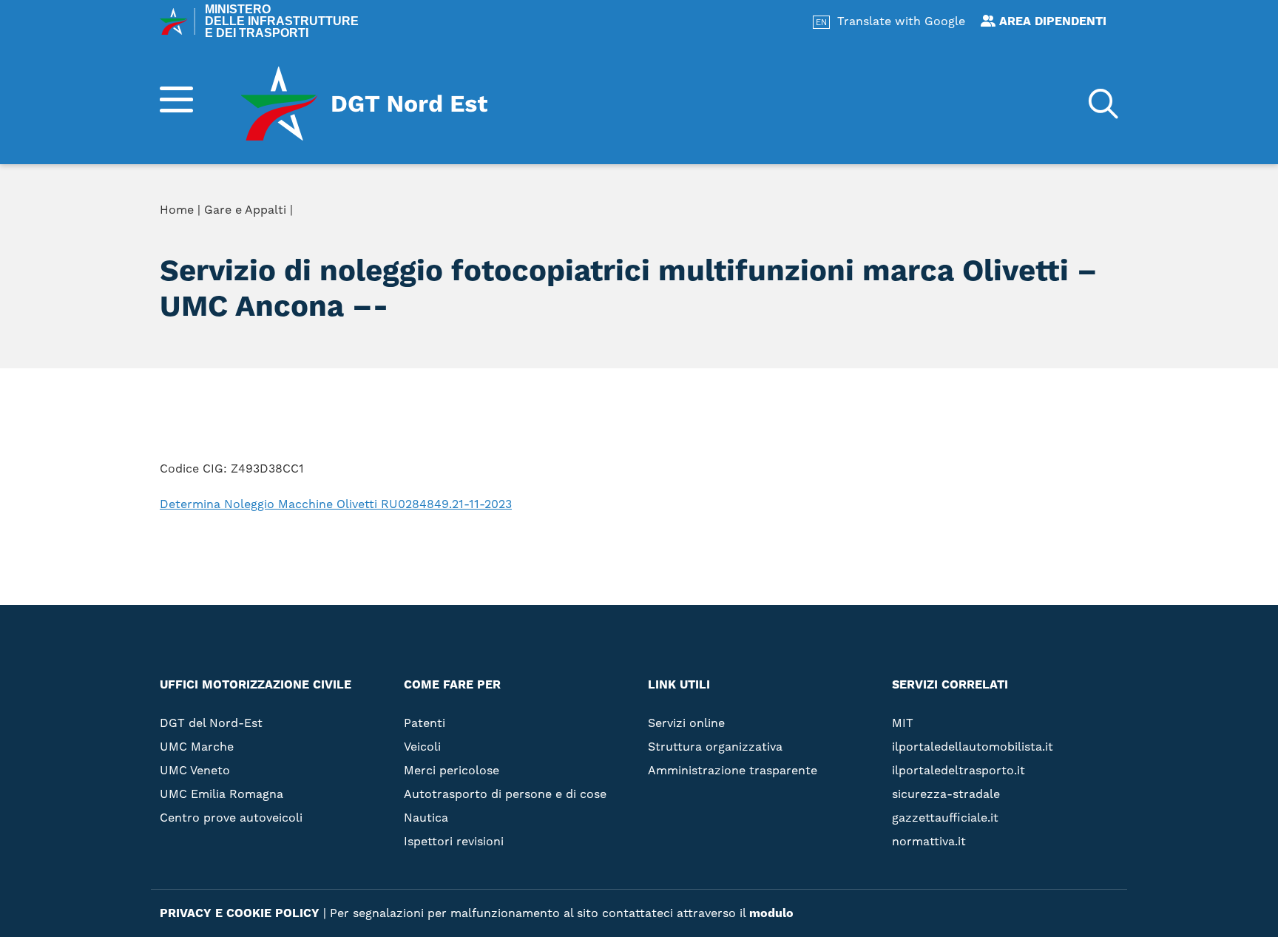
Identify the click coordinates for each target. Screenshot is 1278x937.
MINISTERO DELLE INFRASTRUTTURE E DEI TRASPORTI (282, 21)
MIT (902, 723)
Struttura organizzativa (876, 236)
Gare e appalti (840, 284)
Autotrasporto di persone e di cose (505, 794)
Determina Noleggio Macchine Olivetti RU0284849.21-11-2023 (336, 504)
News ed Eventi (842, 307)
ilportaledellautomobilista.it (972, 747)
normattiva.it (929, 841)
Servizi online (839, 213)
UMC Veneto (195, 770)
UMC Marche (197, 747)
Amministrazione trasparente (893, 260)
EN (821, 22)
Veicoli (422, 747)
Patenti (424, 723)
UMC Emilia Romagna (221, 794)
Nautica (426, 818)
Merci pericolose (451, 770)
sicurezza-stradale (946, 794)
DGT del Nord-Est (211, 723)
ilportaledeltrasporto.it (958, 770)
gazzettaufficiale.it (945, 818)
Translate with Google (901, 21)
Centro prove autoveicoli (231, 818)
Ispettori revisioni (454, 841)
